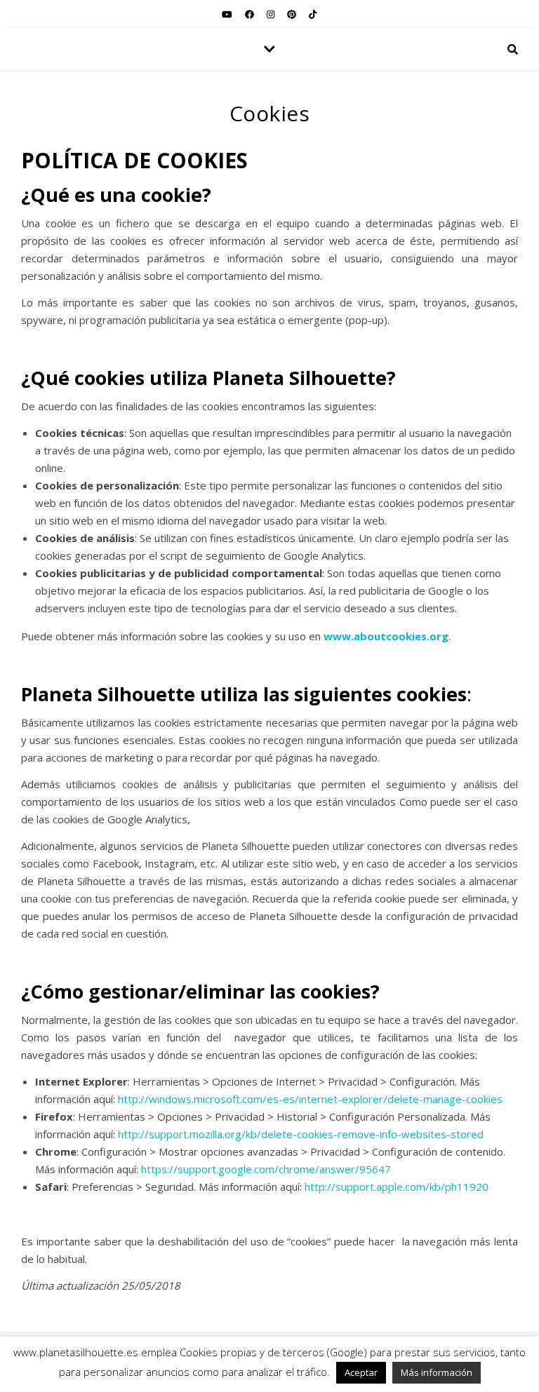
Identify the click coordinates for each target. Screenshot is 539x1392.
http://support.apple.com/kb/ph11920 (396, 1187)
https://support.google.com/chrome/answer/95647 (266, 1169)
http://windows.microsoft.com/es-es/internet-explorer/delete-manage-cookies (310, 1099)
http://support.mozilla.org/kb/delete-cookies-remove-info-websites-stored (301, 1134)
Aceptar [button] (361, 1372)
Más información (436, 1372)
